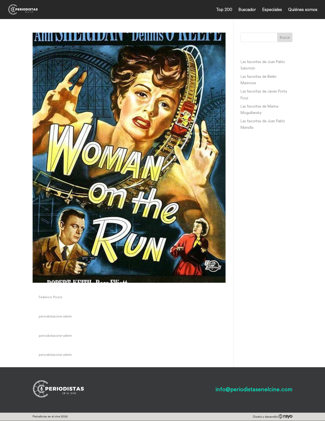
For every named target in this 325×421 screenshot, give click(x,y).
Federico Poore (50, 297)
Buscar (285, 37)
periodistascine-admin (55, 316)
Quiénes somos (302, 10)
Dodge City (49, 346)
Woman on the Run (61, 288)
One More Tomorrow (64, 307)
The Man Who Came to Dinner (78, 326)
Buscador (247, 10)
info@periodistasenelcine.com (254, 389)
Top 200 (224, 10)
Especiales (272, 10)
